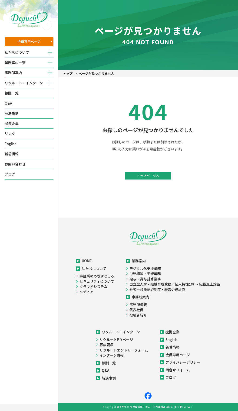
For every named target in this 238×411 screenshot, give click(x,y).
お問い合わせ (15, 164)
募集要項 (106, 344)
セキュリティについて (96, 281)
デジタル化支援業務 (145, 268)
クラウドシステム (93, 286)
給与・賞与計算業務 (145, 278)
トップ (68, 73)
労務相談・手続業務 (145, 273)
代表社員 (136, 309)
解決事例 (12, 113)
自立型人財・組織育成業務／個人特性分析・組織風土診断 (174, 284)
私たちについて (94, 268)
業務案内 (139, 260)
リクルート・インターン (121, 331)
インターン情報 (111, 355)
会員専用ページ (29, 41)
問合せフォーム (177, 369)
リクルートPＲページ (116, 339)
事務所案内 (140, 296)
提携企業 (12, 123)
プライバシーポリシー (182, 362)
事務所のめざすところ (96, 275)
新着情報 (12, 153)
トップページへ (148, 175)
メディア (86, 291)
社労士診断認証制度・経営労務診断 (157, 289)
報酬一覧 (12, 92)
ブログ (10, 174)
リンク (10, 133)
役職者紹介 (138, 315)
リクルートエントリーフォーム (123, 350)
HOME (87, 260)
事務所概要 (138, 304)
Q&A (8, 103)
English (11, 143)
